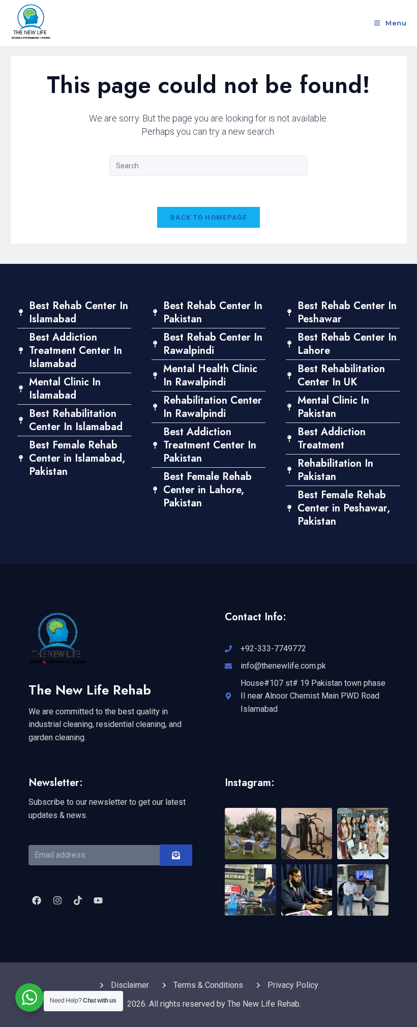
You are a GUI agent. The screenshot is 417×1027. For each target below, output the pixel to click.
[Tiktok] (78, 900)
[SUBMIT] (176, 855)
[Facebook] (36, 900)
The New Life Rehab (89, 690)
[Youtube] (98, 900)
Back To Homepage (208, 217)
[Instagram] (57, 900)
